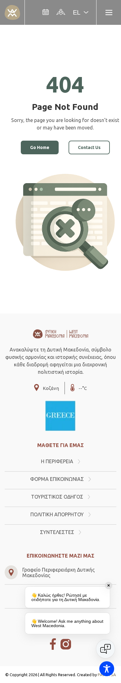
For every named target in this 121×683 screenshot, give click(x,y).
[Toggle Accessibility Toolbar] (107, 669)
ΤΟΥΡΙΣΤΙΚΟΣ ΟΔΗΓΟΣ (57, 497)
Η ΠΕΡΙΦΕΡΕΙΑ (57, 461)
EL (76, 12)
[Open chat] (105, 649)
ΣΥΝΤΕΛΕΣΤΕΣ (57, 532)
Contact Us (89, 147)
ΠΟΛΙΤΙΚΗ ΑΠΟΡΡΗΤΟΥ (57, 514)
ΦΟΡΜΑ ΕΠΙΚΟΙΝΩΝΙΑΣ (57, 479)
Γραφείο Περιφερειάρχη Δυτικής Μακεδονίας (58, 572)
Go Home (39, 147)
